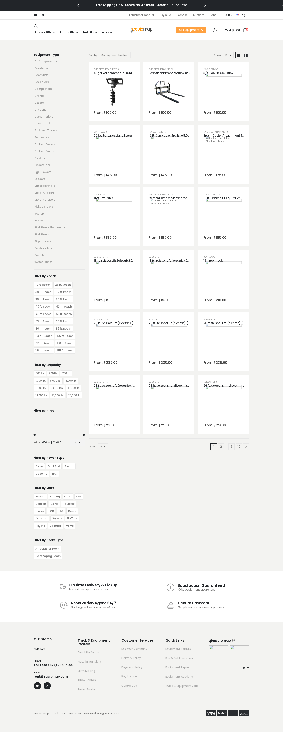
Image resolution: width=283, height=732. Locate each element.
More (105, 32)
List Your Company (134, 649)
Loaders (39, 179)
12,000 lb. (41, 395)
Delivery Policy (131, 658)
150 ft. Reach (65, 343)
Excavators (41, 137)
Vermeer (55, 526)
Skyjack (57, 518)
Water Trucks (43, 262)
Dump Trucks (43, 123)
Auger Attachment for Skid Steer (117, 73)
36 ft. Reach (64, 299)
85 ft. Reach (64, 329)
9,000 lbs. (57, 388)
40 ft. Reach (43, 307)
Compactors (43, 89)
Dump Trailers (43, 117)
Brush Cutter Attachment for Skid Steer (231, 136)
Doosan (40, 504)
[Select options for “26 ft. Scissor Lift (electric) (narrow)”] (114, 342)
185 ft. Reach (65, 350)
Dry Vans (40, 110)
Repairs (183, 15)
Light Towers (101, 131)
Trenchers (41, 255)
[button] (78, 5)
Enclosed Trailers (45, 130)
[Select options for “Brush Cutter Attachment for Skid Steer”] (224, 154)
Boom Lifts (67, 32)
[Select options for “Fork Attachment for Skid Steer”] (169, 92)
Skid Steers (41, 234)
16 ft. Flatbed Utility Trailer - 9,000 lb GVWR (233, 198)
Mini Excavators (44, 186)
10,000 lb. (74, 388)
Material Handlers (89, 662)
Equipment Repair (177, 667)
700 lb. (53, 373)
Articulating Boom (47, 549)
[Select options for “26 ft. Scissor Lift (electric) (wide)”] (224, 342)
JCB (51, 511)
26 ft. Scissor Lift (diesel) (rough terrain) (178, 386)
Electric (69, 466)
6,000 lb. (70, 381)
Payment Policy (131, 667)
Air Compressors (45, 61)
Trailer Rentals (87, 689)
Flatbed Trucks (44, 151)
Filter (78, 442)
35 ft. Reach (43, 299)
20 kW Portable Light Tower (113, 136)
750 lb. (66, 373)
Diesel (39, 466)
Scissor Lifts (101, 256)
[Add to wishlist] (105, 92)
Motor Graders (44, 193)
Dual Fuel (54, 466)
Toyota (40, 526)
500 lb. (39, 373)
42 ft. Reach (64, 307)
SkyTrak (72, 518)
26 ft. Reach (63, 285)
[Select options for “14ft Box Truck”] (114, 217)
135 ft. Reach (43, 343)
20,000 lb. (74, 395)
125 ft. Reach (65, 336)
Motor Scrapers (44, 200)
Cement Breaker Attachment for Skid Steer (179, 198)
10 (238, 447)
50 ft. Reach (64, 314)
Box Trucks (99, 194)
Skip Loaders (42, 241)
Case (67, 496)
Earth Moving (86, 671)
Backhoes (41, 68)
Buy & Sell (166, 15)
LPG (54, 474)
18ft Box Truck (213, 261)
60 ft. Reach (64, 321)
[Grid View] (238, 55)
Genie (54, 504)
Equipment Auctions (179, 677)
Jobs (213, 15)
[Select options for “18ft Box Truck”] (224, 279)
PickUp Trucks (210, 69)
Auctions (198, 15)
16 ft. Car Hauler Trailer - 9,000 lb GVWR (176, 136)
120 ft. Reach (43, 336)
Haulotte (69, 504)
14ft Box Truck (103, 198)
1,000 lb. (40, 381)
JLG (61, 511)
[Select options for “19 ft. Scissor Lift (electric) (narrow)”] (114, 279)
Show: (218, 55)
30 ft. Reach (43, 292)
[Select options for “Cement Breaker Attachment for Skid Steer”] (169, 217)
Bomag (55, 496)
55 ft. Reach (43, 321)
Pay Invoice (129, 676)
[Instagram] (42, 15)
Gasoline (41, 474)
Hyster (39, 511)
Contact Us (129, 686)
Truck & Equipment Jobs (181, 686)
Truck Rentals (87, 680)
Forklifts (39, 158)
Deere (72, 511)
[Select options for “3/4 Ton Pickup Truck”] (224, 92)
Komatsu (41, 518)
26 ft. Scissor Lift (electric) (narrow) (119, 323)
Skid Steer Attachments (106, 69)
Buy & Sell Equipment (179, 658)
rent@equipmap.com (51, 676)
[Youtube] (35, 15)
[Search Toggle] (36, 26)
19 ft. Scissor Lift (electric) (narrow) (119, 261)
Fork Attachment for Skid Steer (170, 73)
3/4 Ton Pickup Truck (218, 73)
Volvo (70, 526)
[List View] (246, 55)
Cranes (39, 96)
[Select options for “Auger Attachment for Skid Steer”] (114, 92)
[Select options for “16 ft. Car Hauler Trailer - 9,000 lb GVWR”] (169, 154)
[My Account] (215, 30)
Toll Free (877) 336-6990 (53, 665)
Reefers (39, 213)
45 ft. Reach (43, 314)
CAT (79, 496)
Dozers (39, 103)
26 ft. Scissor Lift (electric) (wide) (227, 323)
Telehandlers (43, 248)
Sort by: (93, 55)
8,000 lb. (40, 388)
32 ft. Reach (64, 292)
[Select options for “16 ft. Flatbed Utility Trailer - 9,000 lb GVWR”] (224, 217)
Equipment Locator (141, 15)
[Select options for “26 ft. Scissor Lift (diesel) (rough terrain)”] (169, 404)
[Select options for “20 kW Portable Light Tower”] (114, 154)
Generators (42, 165)
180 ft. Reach (43, 350)
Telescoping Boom (47, 556)
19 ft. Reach (42, 285)
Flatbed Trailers (157, 131)
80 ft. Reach (43, 329)
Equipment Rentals (178, 649)
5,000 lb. (55, 381)
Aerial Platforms (88, 652)
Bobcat (40, 496)
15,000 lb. (58, 395)
